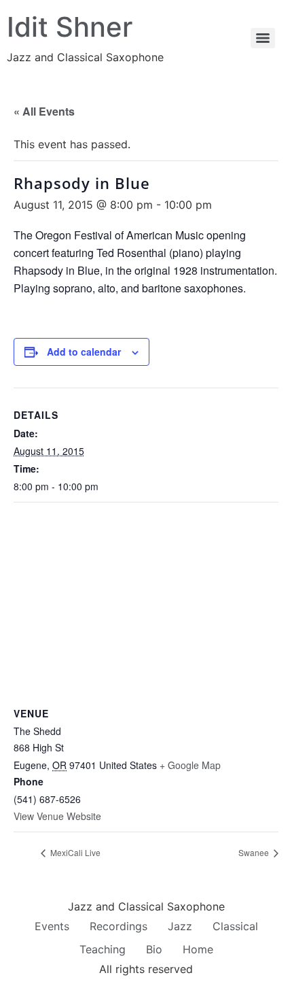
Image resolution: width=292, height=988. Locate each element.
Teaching (102, 949)
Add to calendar (84, 351)
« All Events (44, 111)
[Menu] (263, 38)
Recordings (118, 926)
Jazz (180, 926)
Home (198, 949)
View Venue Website (57, 816)
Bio (154, 949)
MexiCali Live (74, 852)
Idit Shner (69, 27)
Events (52, 926)
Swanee (254, 852)
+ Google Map (190, 765)
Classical (235, 926)
